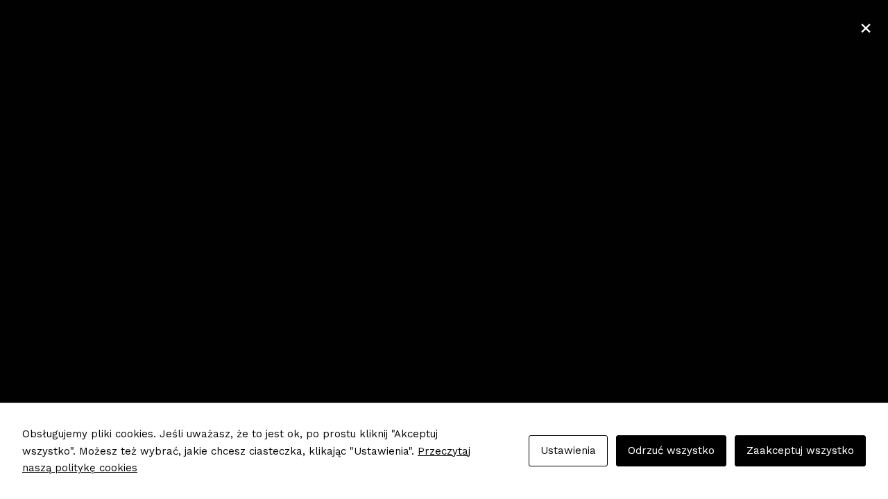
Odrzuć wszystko (671, 450)
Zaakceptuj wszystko (800, 450)
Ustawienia (568, 450)
